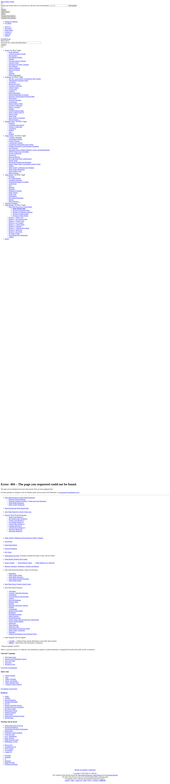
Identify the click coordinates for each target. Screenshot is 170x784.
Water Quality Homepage (16, 505)
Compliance (12, 128)
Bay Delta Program (15, 178)
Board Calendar (10, 563)
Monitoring (12, 612)
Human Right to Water (16, 104)
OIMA (7, 696)
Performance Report (11, 711)
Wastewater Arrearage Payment (14, 716)
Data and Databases (11, 548)
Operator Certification (15, 105)
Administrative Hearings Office (18, 80)
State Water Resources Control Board (20, 207)
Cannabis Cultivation (15, 86)
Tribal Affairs (9, 714)
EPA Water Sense (10, 657)
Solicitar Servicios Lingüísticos (14, 707)
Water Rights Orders (15, 580)
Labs (10, 132)
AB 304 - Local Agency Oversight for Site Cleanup (25, 79)
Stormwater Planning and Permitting (20, 162)
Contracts (12, 91)
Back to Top (8, 745)
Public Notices (13, 192)
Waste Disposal (13, 625)
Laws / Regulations (11, 736)
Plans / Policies (9, 738)
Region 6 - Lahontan (15, 226)
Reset (3, 14)
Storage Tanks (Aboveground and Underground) (24, 620)
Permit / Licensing (14, 107)
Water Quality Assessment (17, 118)
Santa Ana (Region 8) (15, 529)
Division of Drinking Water (21, 210)
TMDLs (11, 166)
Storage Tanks (13, 114)
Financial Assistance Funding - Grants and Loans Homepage (27, 501)
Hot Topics (8, 552)
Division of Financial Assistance (23, 212)
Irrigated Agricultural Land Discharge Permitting (24, 146)
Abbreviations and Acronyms (14, 725)
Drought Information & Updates (19, 95)
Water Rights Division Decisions (19, 579)
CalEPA (11, 237)
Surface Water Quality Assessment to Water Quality (25, 164)
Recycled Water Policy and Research (20, 159)
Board (7, 50)
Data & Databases (10, 700)
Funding (11, 607)
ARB (72, 780)
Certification (12, 595)
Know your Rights (11, 681)
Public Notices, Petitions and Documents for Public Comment (24, 538)
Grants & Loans (10, 734)
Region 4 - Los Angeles (16, 223)
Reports (11, 200)
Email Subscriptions (11, 545)
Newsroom (8, 28)
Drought (11, 604)
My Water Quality (14, 233)
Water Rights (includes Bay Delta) (19, 628)
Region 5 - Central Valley (16, 224)
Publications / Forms (11, 742)
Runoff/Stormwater (15, 618)
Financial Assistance (15, 100)
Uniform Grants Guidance (13, 684)
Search (7, 239)
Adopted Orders (14, 63)
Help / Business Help (12, 683)
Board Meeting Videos (25, 563)
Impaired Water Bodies (16, 611)
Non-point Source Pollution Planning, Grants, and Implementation (29, 150)
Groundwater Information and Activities (21, 144)
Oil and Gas (12, 155)
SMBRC (11, 643)
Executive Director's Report (17, 61)
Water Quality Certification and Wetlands (21, 168)
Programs (8, 77)
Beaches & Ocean (14, 84)
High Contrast (5, 12)
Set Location (72, 5)
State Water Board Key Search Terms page (18, 512)
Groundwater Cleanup (16, 143)
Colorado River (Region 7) (17, 527)
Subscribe (8, 34)
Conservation (13, 89)
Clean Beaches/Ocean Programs (19, 596)
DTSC (90, 780)
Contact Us (8, 32)
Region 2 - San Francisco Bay (18, 219)
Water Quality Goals (15, 171)
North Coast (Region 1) (16, 517)
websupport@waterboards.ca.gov (69, 492)
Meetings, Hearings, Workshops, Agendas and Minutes (22, 566)
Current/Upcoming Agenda (17, 54)
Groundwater (13, 102)
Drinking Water (10, 121)
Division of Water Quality (21, 214)
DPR (84, 780)
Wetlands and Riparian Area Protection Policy (23, 634)
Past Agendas (13, 56)
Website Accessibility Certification (85, 770)
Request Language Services (13, 705)
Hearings (11, 187)
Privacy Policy (9, 748)
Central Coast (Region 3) (16, 520)
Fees (10, 185)
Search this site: (6, 42)
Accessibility (9, 750)
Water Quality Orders (15, 575)
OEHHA (95, 780)
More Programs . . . (15, 120)
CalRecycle (78, 780)
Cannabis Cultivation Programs (18, 593)
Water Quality (9, 136)
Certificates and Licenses (16, 125)
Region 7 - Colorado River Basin (19, 228)
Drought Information (11, 702)
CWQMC (12, 641)
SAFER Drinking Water (16, 111)
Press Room (8, 541)
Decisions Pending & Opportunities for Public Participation (16, 728)
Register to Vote (10, 664)
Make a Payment (10, 679)
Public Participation (15, 75)
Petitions (11, 59)
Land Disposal (13, 148)
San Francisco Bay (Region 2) (18, 519)
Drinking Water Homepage (17, 499)
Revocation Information (16, 198)
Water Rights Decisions (16, 577)
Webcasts (11, 73)
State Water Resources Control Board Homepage (20, 497)
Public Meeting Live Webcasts (45, 563)
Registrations (13, 196)
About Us (8, 27)
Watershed (12, 632)
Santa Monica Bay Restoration (18, 235)
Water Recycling (14, 627)
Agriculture (12, 82)
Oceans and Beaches (15, 153)
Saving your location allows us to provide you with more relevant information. (25, 5)
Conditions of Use (10, 747)
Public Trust (12, 194)
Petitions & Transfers (15, 191)
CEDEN (7, 698)
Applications (13, 184)
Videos (11, 72)
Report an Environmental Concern (15, 659)
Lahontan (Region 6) (15, 526)
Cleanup (11, 598)
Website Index (9, 718)
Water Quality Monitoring (17, 169)
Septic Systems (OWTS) (16, 112)
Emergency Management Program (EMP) (22, 96)
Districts (11, 130)
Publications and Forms (12, 556)
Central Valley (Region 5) (17, 524)
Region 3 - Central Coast (16, 221)
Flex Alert (8, 662)
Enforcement (13, 98)
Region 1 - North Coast (16, 217)
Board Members (14, 52)
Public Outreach (14, 616)
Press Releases (13, 66)
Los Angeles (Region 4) (16, 522)
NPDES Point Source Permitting (19, 152)
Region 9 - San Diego (15, 232)
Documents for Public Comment (19, 64)
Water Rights (9, 175)
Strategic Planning (14, 68)
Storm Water (12, 116)
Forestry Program (14, 141)
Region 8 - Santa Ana (15, 230)
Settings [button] (7, 35)
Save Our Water (10, 661)
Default (4, 10)
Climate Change (14, 88)
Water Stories (9, 30)
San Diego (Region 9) (15, 531)
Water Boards (9, 205)
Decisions (12, 189)
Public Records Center (12, 740)
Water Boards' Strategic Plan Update (16, 559)
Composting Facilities (15, 139)
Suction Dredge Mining (16, 621)
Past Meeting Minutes (15, 57)
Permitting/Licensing (15, 614)
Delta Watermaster (14, 93)
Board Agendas (10, 675)
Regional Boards (112, 775)
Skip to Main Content (7, 1)
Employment (9, 731)
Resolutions (12, 573)
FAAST (7, 703)
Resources (4, 692)
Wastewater (12, 623)
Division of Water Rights (20, 216)
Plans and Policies (14, 70)
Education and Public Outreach (18, 605)
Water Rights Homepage (16, 503)
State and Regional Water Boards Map (17, 508)
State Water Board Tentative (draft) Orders (18, 584)
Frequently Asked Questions (13, 733)
